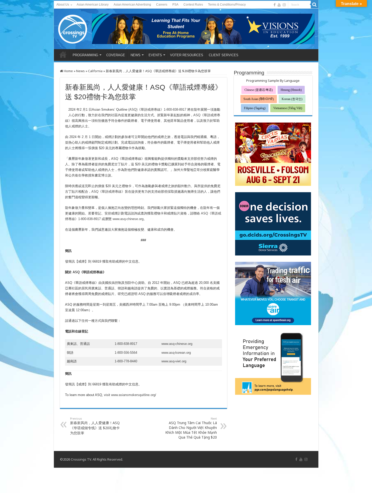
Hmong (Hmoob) (291, 90)
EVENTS (155, 55)
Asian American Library (93, 4)
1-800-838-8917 (175, 109)
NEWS (135, 55)
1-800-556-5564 (126, 352)
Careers (161, 4)
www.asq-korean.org (176, 352)
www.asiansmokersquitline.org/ (133, 395)
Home (68, 71)
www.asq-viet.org (173, 361)
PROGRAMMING (85, 55)
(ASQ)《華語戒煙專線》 (146, 109)
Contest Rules (193, 4)
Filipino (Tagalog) (254, 108)
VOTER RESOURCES (186, 55)
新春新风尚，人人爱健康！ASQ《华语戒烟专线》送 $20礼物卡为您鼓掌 (95, 426)
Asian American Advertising (132, 4)
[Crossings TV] (73, 28)
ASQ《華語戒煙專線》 (108, 191)
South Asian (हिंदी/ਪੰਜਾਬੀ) (258, 99)
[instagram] (284, 5)
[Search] (314, 4)
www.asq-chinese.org (128, 219)
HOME (63, 54)
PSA (175, 4)
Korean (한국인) (292, 99)
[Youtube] (279, 5)
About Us (62, 4)
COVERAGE (115, 55)
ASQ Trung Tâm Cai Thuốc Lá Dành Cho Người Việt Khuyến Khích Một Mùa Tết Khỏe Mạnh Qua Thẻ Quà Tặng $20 (191, 428)
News (80, 71)
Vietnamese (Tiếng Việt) (287, 108)
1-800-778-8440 (126, 361)
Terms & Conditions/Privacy (227, 4)
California (95, 71)
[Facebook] (274, 5)
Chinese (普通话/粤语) (258, 90)
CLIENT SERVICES (223, 55)
